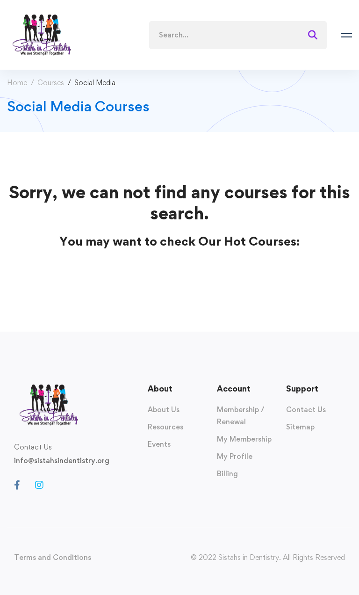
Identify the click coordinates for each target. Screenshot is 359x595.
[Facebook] (17, 485)
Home (17, 82)
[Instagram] (39, 485)
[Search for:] (238, 34)
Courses (50, 82)
